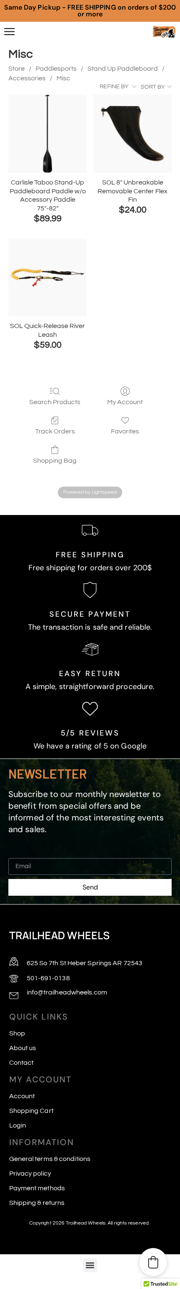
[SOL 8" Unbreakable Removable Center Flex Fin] (132, 134)
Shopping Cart (31, 1110)
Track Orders (55, 431)
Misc (63, 78)
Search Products (54, 402)
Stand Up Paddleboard (122, 68)
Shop (17, 1033)
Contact (21, 1062)
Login (17, 1125)
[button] (90, 1265)
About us (22, 1048)
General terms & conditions (50, 1159)
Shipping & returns (37, 1202)
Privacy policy (30, 1173)
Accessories (27, 78)
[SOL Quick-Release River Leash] (47, 277)
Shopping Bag (55, 460)
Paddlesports (56, 68)
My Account (125, 402)
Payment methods (37, 1188)
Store (16, 68)
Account (22, 1096)
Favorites (125, 431)
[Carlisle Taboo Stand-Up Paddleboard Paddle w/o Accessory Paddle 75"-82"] (47, 134)
